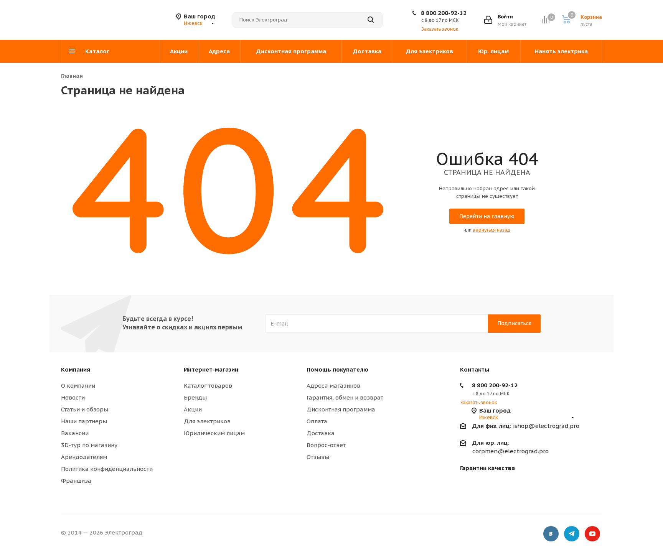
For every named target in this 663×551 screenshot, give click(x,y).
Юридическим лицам (214, 433)
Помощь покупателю (337, 369)
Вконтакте (551, 533)
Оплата (317, 421)
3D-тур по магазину (89, 445)
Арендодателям (84, 457)
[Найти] (371, 20)
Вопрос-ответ (326, 445)
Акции (193, 409)
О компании (78, 385)
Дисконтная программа (341, 409)
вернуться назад (491, 230)
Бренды (195, 397)
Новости (73, 397)
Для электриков (207, 421)
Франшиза (76, 480)
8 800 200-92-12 (444, 12)
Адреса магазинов (333, 385)
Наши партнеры (84, 421)
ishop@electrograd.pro (525, 425)
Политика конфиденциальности (107, 468)
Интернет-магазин (211, 369)
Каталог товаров (208, 385)
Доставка (321, 433)
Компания (75, 369)
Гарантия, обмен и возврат (345, 397)
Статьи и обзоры (84, 409)
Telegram (571, 533)
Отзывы (318, 457)
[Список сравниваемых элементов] (545, 19)
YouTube (592, 533)
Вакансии (75, 433)
